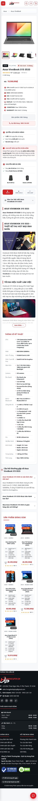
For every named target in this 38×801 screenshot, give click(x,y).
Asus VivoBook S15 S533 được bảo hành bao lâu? (17, 497)
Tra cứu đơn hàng (26, 746)
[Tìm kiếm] (26, 3)
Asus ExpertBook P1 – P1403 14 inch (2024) (11, 637)
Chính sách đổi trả (6, 742)
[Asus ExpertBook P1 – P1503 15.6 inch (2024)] (27, 576)
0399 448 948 (14, 696)
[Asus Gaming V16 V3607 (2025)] (10, 529)
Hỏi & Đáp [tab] (30, 193)
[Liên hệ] (33, 796)
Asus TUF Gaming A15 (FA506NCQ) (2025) (27, 543)
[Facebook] (2, 700)
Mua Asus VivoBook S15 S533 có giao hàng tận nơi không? (16, 506)
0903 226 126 (26, 693)
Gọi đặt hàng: (20, 123)
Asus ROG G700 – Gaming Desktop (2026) (11, 590)
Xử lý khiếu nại (5, 752)
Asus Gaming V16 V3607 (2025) (11, 542)
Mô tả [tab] (8, 193)
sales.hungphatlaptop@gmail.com (14, 689)
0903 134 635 (16, 693)
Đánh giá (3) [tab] (19, 193)
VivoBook (15, 208)
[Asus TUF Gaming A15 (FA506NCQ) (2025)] (27, 529)
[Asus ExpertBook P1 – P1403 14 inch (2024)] (10, 623)
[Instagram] (6, 700)
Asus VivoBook (16, 11)
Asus (5, 11)
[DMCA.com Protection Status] (24, 769)
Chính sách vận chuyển (7, 746)
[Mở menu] (3, 3)
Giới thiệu (23, 752)
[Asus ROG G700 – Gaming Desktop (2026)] (10, 576)
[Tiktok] (16, 700)
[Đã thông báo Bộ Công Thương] (9, 770)
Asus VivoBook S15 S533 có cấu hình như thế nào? (18, 478)
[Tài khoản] (31, 3)
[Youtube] (11, 700)
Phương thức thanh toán (28, 739)
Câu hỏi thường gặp (26, 749)
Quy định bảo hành (6, 739)
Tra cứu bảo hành (26, 742)
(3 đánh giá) (16, 73)
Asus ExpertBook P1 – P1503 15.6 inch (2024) (27, 590)
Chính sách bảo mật (6, 749)
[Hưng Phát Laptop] (14, 3)
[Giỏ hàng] (36, 3)
